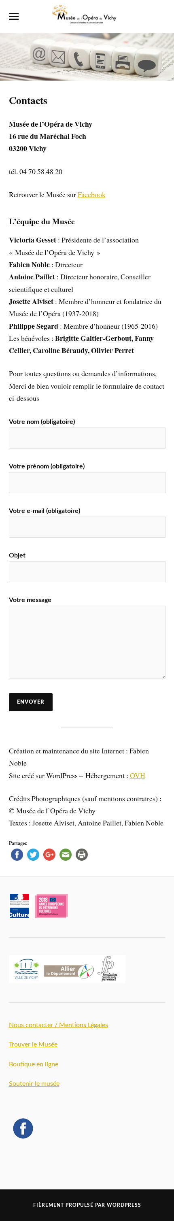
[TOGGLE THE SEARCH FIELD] (161, 17)
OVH (137, 775)
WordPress (124, 1205)
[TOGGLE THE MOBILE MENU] (14, 17)
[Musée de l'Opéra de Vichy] (87, 20)
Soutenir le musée (34, 1084)
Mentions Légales (83, 1025)
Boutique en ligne (33, 1064)
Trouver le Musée (33, 1044)
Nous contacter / (34, 1025)
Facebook (92, 194)
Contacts (28, 100)
